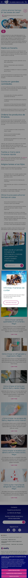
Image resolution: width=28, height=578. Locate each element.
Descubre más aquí (11, 302)
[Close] (24, 273)
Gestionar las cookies (14, 576)
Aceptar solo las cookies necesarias (14, 573)
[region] (14, 566)
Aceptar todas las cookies (14, 570)
